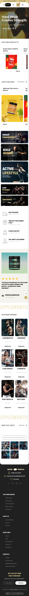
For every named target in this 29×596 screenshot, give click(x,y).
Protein (7, 557)
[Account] (13, 4)
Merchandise (9, 541)
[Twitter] (12, 483)
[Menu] (22, 4)
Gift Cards (8, 509)
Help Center (8, 498)
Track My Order (9, 503)
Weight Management (11, 563)
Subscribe (20, 583)
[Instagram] (20, 483)
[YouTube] (16, 483)
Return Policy (9, 506)
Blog (6, 538)
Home (7, 536)
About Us (8, 544)
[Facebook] (8, 483)
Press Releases (9, 520)
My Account (8, 501)
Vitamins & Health (10, 566)
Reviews (7, 525)
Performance (9, 560)
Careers (7, 522)
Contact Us (8, 547)
